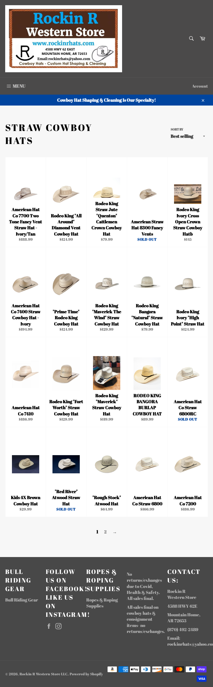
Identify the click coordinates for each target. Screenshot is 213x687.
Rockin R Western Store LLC (43, 674)
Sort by (177, 129)
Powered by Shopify (86, 674)
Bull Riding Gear (21, 600)
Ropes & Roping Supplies (102, 603)
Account (200, 86)
